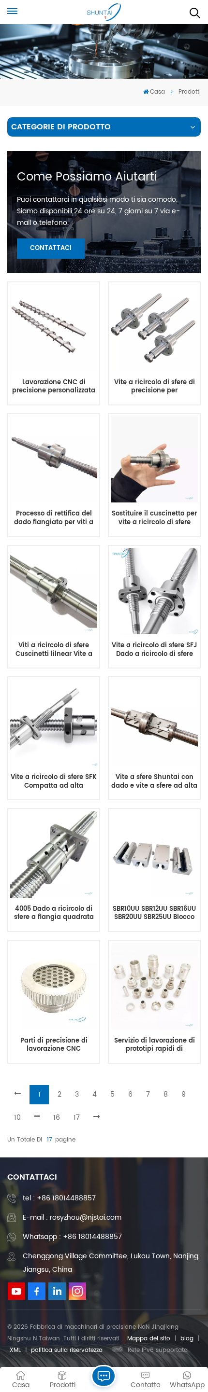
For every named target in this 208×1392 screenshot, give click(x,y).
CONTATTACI (51, 248)
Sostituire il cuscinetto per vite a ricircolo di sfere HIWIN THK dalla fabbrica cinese (154, 518)
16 (56, 1117)
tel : (59, 1198)
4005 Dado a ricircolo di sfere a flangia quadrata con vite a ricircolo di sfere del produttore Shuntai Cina (54, 913)
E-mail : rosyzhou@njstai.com (72, 1217)
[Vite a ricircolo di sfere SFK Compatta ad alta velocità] (53, 723)
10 (17, 1117)
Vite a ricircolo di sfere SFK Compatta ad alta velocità (54, 781)
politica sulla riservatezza (67, 1350)
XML (15, 1350)
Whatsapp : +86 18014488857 (72, 1236)
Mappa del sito (148, 1338)
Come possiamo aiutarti (87, 177)
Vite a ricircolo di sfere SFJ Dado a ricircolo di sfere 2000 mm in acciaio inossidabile (154, 649)
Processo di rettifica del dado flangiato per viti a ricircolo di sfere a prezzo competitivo (54, 518)
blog (186, 1338)
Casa (157, 92)
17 (77, 1117)
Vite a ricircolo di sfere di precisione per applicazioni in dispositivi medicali (154, 386)
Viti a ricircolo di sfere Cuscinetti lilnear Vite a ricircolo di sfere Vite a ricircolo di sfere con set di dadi (54, 649)
